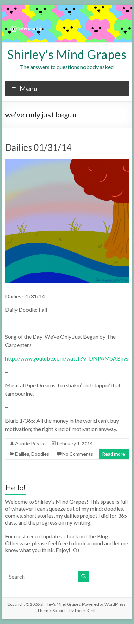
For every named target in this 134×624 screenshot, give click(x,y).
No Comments (77, 454)
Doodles (40, 454)
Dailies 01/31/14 (38, 147)
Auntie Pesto (29, 444)
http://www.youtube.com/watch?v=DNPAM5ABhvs (67, 358)
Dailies (22, 454)
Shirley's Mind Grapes (66, 54)
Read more (113, 454)
